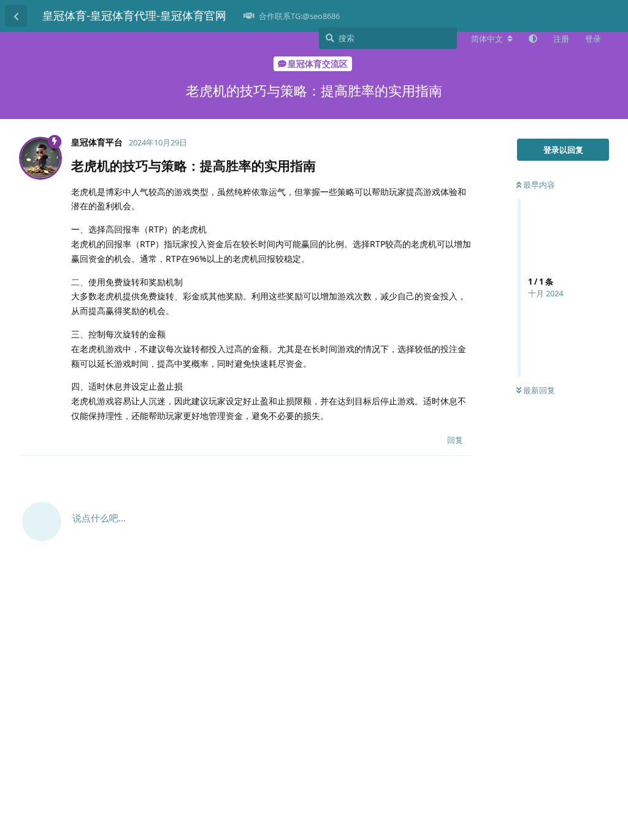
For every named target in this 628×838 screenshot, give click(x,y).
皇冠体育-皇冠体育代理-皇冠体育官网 (134, 15)
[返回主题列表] (16, 16)
